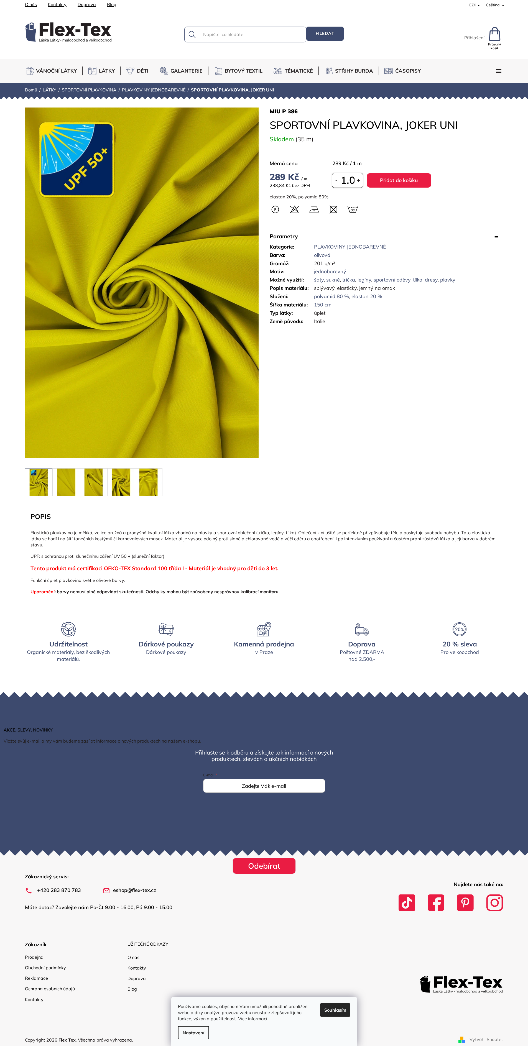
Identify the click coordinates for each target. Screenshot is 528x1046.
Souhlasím (335, 1010)
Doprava (87, 4)
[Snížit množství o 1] (336, 180)
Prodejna (34, 957)
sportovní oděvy (392, 280)
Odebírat (264, 866)
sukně (333, 280)
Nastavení (193, 1032)
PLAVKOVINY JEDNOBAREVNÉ (350, 247)
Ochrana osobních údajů (50, 988)
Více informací (252, 1018)
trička (348, 280)
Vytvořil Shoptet (486, 1039)
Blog (111, 4)
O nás (31, 4)
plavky (447, 280)
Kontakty (57, 4)
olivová (322, 255)
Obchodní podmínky (45, 967)
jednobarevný (330, 271)
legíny (364, 280)
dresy (431, 280)
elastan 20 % (366, 296)
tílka (417, 280)
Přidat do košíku (399, 180)
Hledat (325, 33)
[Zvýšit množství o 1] (358, 180)
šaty (319, 280)
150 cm (322, 304)
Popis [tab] (40, 516)
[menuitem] (53, 71)
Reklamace (36, 978)
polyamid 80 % (331, 296)
